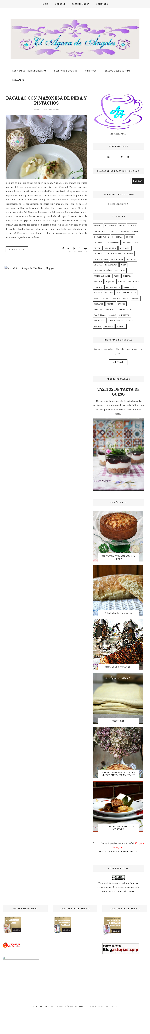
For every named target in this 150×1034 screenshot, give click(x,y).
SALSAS (112, 315)
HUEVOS (121, 281)
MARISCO (98, 287)
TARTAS (129, 321)
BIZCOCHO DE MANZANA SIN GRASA (118, 558)
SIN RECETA (99, 321)
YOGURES (121, 326)
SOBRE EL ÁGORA (80, 4)
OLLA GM (109, 293)
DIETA (123, 265)
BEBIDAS (132, 226)
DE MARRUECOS (101, 259)
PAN (118, 293)
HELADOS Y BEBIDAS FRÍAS (117, 71)
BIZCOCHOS (99, 231)
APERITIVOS (91, 71)
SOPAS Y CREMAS (115, 321)
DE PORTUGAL (117, 259)
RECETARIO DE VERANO (66, 71)
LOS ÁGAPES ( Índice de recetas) (29, 71)
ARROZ (122, 226)
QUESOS (121, 304)
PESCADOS (82, 252)
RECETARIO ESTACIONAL (105, 309)
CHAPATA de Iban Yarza (118, 613)
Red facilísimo (100, 315)
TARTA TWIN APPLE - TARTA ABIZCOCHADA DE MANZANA (118, 774)
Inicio (45, 4)
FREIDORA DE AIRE (102, 276)
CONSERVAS (117, 237)
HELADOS (98, 281)
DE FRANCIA (125, 248)
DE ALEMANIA (113, 242)
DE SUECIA (131, 259)
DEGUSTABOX (111, 265)
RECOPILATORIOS (127, 309)
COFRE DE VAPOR (101, 237)
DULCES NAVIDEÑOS (103, 270)
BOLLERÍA (112, 231)
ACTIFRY (98, 226)
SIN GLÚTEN (124, 315)
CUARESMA (99, 242)
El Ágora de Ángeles (65, 1006)
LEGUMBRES (133, 281)
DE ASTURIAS (110, 248)
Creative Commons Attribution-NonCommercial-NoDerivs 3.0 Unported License (118, 887)
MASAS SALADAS (113, 287)
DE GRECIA (99, 254)
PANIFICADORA (129, 293)
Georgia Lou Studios (106, 1006)
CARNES (135, 231)
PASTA (126, 298)
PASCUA (116, 298)
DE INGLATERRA (114, 254)
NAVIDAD (73, 252)
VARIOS (97, 326)
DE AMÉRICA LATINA (132, 242)
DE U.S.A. (98, 265)
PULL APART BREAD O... (118, 667)
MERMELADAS (129, 287)
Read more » (16, 249)
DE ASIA (97, 248)
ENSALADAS (18, 80)
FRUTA (116, 276)
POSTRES (111, 304)
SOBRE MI (60, 4)
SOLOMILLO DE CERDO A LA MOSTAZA (118, 828)
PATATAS (135, 298)
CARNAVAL (124, 231)
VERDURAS (108, 326)
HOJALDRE (110, 281)
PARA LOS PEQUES (102, 298)
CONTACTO (102, 4)
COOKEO (129, 237)
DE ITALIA (128, 254)
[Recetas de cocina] (12, 947)
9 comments (54, 109)
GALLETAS (127, 276)
